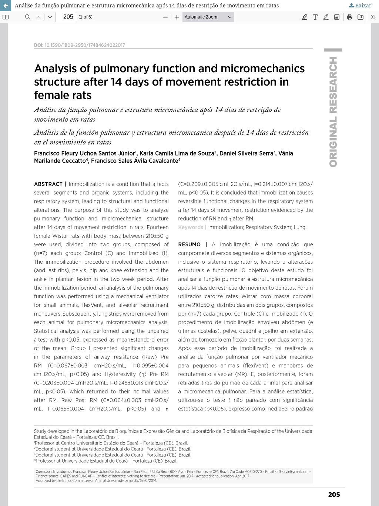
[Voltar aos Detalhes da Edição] (5, 5)
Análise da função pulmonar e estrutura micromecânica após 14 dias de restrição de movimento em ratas (147, 5)
